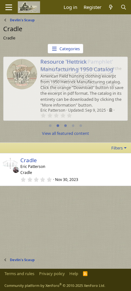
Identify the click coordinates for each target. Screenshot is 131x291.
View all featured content (65, 133)
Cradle (28, 160)
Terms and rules (19, 273)
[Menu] (8, 7)
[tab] (50, 125)
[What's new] (111, 7)
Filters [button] (117, 148)
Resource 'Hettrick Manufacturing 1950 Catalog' (77, 65)
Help (73, 273)
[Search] (123, 7)
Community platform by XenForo (54, 285)
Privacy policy (52, 273)
